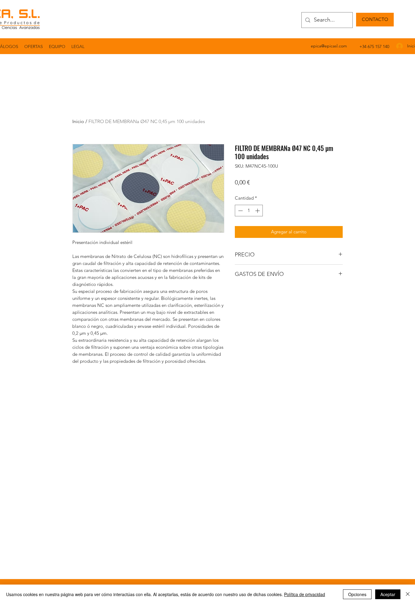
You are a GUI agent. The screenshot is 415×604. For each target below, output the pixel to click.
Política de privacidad (304, 594)
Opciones (357, 594)
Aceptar (387, 594)
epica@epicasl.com (329, 46)
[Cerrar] (407, 594)
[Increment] (258, 210)
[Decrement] (240, 210)
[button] (77, 46)
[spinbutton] (249, 210)
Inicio (78, 121)
